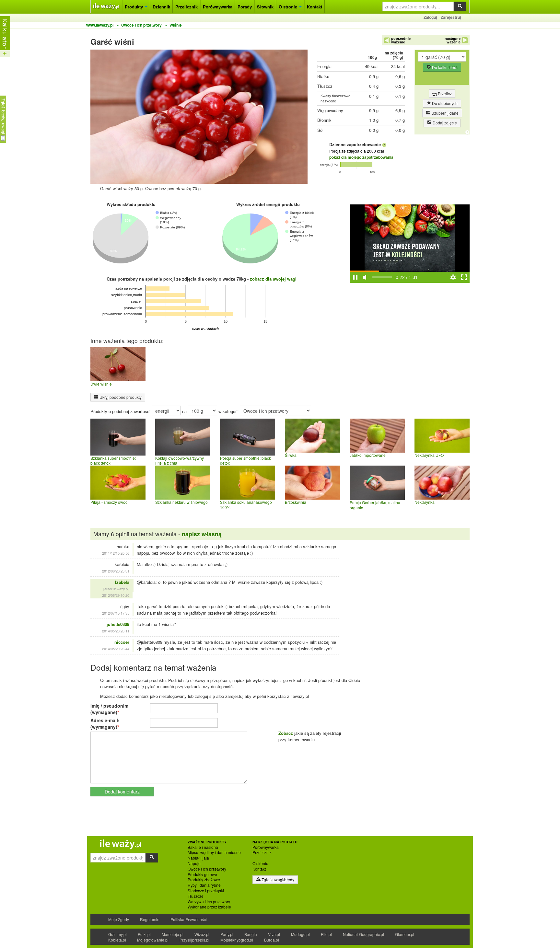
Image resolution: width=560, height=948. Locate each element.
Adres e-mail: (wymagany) (105, 723)
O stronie (288, 7)
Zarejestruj (451, 17)
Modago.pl (300, 934)
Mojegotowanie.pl (153, 939)
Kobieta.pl (117, 939)
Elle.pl (326, 934)
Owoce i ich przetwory (207, 869)
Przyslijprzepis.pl (194, 939)
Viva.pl (274, 934)
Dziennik (161, 7)
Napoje (194, 863)
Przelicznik (186, 7)
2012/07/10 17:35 (115, 613)
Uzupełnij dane (444, 113)
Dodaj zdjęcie (444, 122)
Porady (245, 7)
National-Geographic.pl (363, 934)
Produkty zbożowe (204, 879)
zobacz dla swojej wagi (273, 279)
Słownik (265, 7)
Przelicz (444, 93)
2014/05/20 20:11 (115, 630)
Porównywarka (217, 7)
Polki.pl (144, 934)
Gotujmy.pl (117, 934)
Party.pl (226, 934)
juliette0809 (118, 624)
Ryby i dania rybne (204, 885)
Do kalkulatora (444, 67)
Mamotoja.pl (172, 934)
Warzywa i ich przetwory (209, 901)
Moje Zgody (118, 919)
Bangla (250, 934)
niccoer (121, 642)
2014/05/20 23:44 (115, 648)
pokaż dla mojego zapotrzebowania (361, 157)
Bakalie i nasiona (203, 847)
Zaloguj (430, 17)
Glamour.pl (404, 934)
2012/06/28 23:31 (115, 570)
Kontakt (314, 7)
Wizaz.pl (201, 934)
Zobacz (285, 733)
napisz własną (202, 534)
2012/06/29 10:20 (115, 595)
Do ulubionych (444, 103)
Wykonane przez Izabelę (209, 906)
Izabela (122, 582)
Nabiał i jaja (198, 858)
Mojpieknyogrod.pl (236, 939)
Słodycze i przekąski (206, 890)
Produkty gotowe (202, 874)
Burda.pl (271, 939)
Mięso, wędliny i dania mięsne (214, 852)
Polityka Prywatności (188, 919)
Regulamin (149, 919)
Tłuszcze (196, 896)
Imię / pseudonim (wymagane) (109, 708)
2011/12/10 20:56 (115, 553)
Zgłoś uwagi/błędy (277, 879)
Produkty (134, 7)
